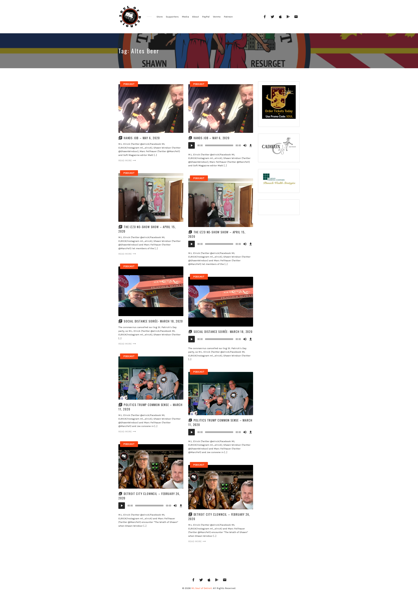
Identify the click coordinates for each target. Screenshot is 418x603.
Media (185, 16)
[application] (220, 145)
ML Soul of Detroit (201, 588)
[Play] (191, 145)
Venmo (217, 16)
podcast (129, 84)
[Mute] (244, 145)
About (195, 16)
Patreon (228, 16)
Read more (125, 160)
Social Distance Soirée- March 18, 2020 (153, 321)
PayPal (206, 16)
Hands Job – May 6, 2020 (142, 138)
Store (160, 16)
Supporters (172, 16)
